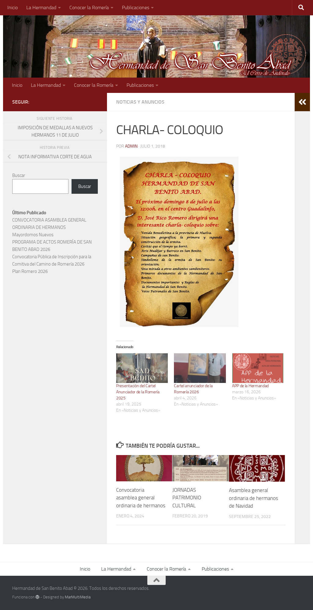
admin (131, 146)
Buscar (18, 175)
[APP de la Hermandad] (258, 368)
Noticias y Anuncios (140, 102)
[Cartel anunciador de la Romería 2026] (200, 368)
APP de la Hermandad (250, 385)
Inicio (12, 7)
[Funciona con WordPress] (37, 597)
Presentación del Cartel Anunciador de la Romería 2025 (138, 392)
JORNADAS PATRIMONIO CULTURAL (186, 498)
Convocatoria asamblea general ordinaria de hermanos (140, 498)
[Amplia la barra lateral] (302, 102)
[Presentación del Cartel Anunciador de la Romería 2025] (142, 368)
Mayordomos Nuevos (32, 234)
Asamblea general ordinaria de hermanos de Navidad (253, 498)
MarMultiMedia (77, 597)
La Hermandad (41, 7)
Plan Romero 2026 (30, 271)
